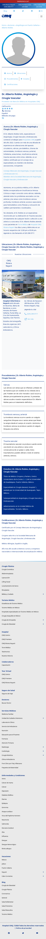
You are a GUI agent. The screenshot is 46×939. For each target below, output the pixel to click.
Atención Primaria (8, 743)
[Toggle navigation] (41, 16)
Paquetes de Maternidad (10, 768)
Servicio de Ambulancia (9, 726)
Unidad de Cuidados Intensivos (12, 718)
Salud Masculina (7, 910)
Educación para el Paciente (10, 735)
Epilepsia (5, 803)
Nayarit (4, 872)
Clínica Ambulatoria (8, 759)
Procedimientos (12, 79)
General (4, 898)
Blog (5, 11)
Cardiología (5, 751)
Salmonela (5, 824)
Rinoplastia (5, 590)
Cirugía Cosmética (8, 569)
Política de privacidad (23, 928)
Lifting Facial (6, 582)
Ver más (30, 319)
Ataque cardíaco (7, 811)
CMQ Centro (39, 6)
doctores (11, 25)
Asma (3, 779)
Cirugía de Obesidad (8, 624)
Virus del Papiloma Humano (11, 816)
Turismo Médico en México (11, 608)
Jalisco (4, 864)
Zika (3, 832)
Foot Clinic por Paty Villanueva (12, 763)
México (4, 860)
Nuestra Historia (7, 656)
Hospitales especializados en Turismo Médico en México (20, 612)
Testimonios (6, 652)
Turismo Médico (7, 914)
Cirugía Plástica (7, 889)
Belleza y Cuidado (7, 594)
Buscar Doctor (6, 703)
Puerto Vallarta (7, 868)
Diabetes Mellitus (7, 795)
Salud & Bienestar (7, 902)
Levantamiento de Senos (10, 586)
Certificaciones (12, 84)
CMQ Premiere (24, 6)
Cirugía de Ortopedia (9, 620)
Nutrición (5, 731)
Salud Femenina (7, 906)
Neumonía (5, 820)
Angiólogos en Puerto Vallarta (27, 25)
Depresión (5, 791)
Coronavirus (6, 894)
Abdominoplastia (7, 574)
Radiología (5, 747)
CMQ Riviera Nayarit (8, 6)
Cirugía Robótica (7, 755)
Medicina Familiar (7, 714)
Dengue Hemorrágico (9, 844)
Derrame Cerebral (8, 828)
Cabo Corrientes (7, 876)
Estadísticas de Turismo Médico (12, 603)
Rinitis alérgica (6, 849)
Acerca (9, 73)
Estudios (26, 79)
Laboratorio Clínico (8, 722)
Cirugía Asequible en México (11, 616)
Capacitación (6, 665)
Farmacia (5, 739)
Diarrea (4, 799)
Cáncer (4, 787)
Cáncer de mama (7, 783)
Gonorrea (5, 807)
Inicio (4, 25)
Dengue (4, 840)
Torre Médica (6, 648)
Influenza (5, 836)
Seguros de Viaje (7, 694)
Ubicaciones (21, 73)
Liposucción (6, 578)
